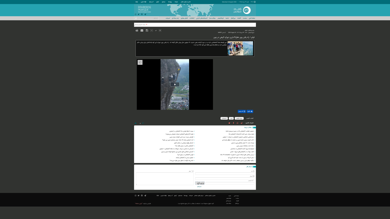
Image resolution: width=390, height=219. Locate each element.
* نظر (190, 171)
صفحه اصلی (252, 18)
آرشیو (157, 2)
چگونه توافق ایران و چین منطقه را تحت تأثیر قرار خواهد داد (238, 160)
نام (252, 171)
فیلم (246, 30)
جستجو (163, 2)
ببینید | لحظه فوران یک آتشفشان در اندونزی (182, 131)
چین (231, 118)
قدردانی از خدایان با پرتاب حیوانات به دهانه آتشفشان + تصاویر (177, 149)
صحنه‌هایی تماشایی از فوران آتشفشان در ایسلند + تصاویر (238, 137)
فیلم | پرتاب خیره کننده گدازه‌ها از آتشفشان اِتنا (241, 134)
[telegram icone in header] (145, 14)
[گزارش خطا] (135, 123)
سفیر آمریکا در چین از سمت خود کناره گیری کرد (241, 158)
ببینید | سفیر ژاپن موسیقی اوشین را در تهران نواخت (137, 25)
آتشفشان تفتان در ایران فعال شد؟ (184, 146)
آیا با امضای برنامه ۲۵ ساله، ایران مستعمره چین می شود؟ (178, 140)
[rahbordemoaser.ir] (243, 10)
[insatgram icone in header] (135, 14)
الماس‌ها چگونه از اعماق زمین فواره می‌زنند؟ (182, 160)
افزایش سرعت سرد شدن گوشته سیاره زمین (182, 137)
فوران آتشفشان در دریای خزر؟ (185, 155)
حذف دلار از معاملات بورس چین (245, 146)
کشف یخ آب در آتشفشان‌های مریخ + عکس (242, 152)
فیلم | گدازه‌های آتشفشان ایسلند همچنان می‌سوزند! (180, 134)
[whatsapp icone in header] (237, 123)
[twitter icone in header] (138, 14)
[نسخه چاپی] (137, 30)
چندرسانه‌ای (251, 30)
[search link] (135, 18)
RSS (137, 2)
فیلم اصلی (246, 117)
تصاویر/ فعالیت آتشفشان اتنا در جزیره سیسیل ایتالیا (240, 131)
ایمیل (251, 176)
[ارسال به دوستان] (141, 30)
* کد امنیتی (251, 180)
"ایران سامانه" (138, 203)
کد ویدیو (241, 111)
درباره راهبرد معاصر (198, 196)
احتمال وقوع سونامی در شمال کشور (184, 143)
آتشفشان (224, 118)
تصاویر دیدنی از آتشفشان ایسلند (185, 158)
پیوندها (170, 2)
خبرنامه (176, 2)
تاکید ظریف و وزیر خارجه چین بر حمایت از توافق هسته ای (238, 140)
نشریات (168, 18)
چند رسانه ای (175, 18)
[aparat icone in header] (142, 14)
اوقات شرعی (143, 2)
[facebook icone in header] (233, 123)
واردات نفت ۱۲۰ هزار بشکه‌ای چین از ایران (242, 143)
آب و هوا (151, 2)
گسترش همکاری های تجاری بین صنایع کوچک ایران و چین (177, 152)
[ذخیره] (147, 30)
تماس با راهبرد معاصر (186, 2)
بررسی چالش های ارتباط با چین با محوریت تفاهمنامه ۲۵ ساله (237, 155)
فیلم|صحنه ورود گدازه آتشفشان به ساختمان (242, 149)
